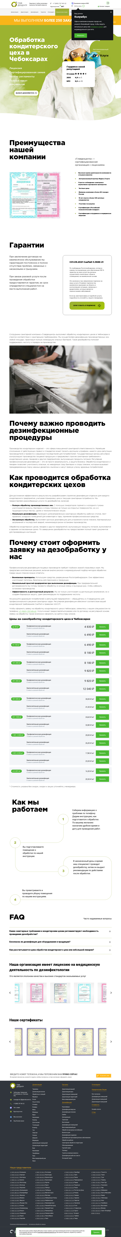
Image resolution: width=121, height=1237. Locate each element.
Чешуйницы (35, 1153)
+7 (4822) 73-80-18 (69, 1218)
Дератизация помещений (69, 1094)
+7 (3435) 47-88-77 (40, 1208)
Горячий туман (66, 1148)
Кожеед (34, 1127)
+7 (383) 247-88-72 (40, 1215)
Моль (34, 1109)
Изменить (80, 35)
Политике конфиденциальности (46, 1232)
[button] (10, 993)
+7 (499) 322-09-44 (14, 1218)
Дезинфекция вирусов (68, 1109)
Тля (33, 1130)
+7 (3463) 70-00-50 (40, 1200)
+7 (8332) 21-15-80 (14, 1215)
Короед (34, 1120)
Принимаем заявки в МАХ (81, 3)
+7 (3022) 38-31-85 (96, 1200)
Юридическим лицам (99, 1089)
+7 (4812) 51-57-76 (69, 1203)
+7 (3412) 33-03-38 (14, 1198)
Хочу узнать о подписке (84, 305)
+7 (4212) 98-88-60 (96, 1190)
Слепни (34, 1135)
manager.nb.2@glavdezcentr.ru (22, 1099)
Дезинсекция (37, 1084)
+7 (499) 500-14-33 (69, 1185)
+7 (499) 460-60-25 (40, 1177)
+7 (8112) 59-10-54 (69, 1187)
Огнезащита (96, 1084)
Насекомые (35, 1117)
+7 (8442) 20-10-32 (14, 1182)
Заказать (102, 627)
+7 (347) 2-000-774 (96, 1187)
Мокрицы (35, 1112)
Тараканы (35, 1089)
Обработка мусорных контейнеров (72, 1130)
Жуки (34, 1161)
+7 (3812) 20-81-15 (40, 1218)
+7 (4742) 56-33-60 (40, 1187)
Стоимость (95, 1105)
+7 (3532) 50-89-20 (69, 1172)
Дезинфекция (67, 1102)
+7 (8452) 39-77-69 (69, 1200)
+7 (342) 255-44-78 (69, 1182)
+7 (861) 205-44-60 (40, 1174)
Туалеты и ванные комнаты (70, 1153)
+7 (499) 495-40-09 (40, 1195)
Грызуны (65, 1084)
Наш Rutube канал (19, 1121)
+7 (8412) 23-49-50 (69, 1177)
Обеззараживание (67, 1145)
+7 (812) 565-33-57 (96, 1210)
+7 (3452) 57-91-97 (96, 1180)
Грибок (64, 1114)
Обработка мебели (67, 1140)
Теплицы (64, 1150)
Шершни (34, 1138)
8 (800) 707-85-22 (68, 1213)
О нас (94, 1112)
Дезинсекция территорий (39, 1145)
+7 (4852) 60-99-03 (96, 1205)
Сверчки (34, 1132)
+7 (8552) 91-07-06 (40, 1198)
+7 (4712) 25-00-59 (40, 1185)
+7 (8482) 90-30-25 (96, 1172)
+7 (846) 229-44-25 (69, 1195)
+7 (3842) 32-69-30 (14, 1213)
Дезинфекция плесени (69, 1112)
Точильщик (35, 1125)
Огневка (34, 1104)
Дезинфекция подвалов (69, 1135)
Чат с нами (17, 1107)
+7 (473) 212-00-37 (14, 1187)
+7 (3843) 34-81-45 (40, 1210)
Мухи (33, 1114)
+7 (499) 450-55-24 (96, 1208)
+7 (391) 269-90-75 (40, 1180)
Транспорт (65, 1119)
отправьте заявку (97, 27)
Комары (34, 1107)
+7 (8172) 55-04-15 (14, 1185)
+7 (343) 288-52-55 (14, 1192)
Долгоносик (36, 1122)
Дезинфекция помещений (70, 1125)
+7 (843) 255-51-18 (14, 1205)
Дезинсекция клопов (38, 1091)
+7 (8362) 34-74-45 (14, 1203)
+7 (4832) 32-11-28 (14, 1180)
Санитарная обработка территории (72, 1142)
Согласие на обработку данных (37, 1224)
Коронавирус (66, 1107)
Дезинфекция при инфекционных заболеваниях (76, 1137)
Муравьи (35, 1096)
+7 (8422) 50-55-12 (96, 1185)
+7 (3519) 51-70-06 (40, 1192)
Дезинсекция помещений (40, 1143)
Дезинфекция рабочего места (71, 1155)
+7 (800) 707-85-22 (59, 3)
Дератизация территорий (69, 1096)
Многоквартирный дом (39, 1158)
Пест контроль (96, 1094)
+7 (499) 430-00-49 (14, 1172)
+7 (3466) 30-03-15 (40, 1203)
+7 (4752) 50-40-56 (69, 1215)
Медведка (35, 1140)
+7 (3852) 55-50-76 (14, 1174)
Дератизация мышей (68, 1089)
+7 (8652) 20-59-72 (69, 1208)
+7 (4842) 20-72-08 (14, 1210)
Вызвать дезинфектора (25, 93)
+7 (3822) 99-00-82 (96, 1174)
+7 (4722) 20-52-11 (14, 1177)
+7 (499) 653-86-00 (14, 1190)
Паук (33, 1155)
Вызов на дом (66, 1132)
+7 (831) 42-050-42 (40, 1205)
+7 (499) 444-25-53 (96, 1195)
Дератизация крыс (67, 1091)
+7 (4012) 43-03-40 (14, 1208)
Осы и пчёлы (36, 1102)
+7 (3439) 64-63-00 (69, 1180)
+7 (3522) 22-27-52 (40, 1182)
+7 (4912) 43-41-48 (69, 1192)
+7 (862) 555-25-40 (69, 1205)
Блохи (34, 1099)
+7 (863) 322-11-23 (69, 1190)
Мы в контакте (18, 1117)
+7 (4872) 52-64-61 (96, 1177)
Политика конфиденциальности (18, 1224)
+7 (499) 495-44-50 (40, 1190)
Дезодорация (66, 1117)
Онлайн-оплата (96, 1109)
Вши (33, 1148)
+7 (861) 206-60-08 (40, 1213)
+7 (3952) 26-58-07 (14, 1200)
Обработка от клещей (38, 1094)
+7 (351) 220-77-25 (96, 1203)
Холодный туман (67, 1158)
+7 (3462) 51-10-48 (69, 1210)
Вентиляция (65, 1122)
